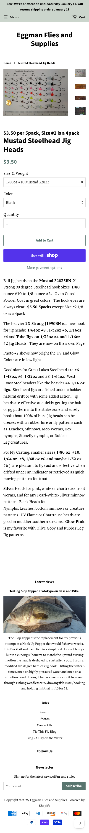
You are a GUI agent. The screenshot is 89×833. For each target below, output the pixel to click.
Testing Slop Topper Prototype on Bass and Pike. (44, 591)
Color (8, 193)
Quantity (11, 214)
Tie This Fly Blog (44, 731)
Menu (14, 17)
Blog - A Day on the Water (44, 738)
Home (7, 63)
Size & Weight (15, 173)
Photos (45, 719)
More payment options (44, 267)
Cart (82, 17)
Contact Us (44, 725)
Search (44, 712)
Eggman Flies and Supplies (45, 39)
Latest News (44, 581)
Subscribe (74, 786)
